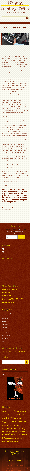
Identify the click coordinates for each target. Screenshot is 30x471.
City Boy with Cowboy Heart (14, 28)
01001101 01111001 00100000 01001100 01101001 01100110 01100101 (13, 299)
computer (12, 414)
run (26, 434)
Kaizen (4, 330)
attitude (12, 411)
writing (17, 441)
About (10, 23)
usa (15, 438)
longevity (5, 431)
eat (15, 414)
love (10, 431)
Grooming (5, 316)
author (18, 411)
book (25, 411)
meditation (15, 431)
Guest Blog (5, 318)
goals (15, 418)
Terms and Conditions (19, 470)
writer (13, 441)
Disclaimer (23, 23)
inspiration (7, 428)
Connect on (18, 459)
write (11, 441)
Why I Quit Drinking (7, 292)
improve (16, 425)
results (20, 434)
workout (6, 441)
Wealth (4, 341)
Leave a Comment (24, 30)
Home (5, 23)
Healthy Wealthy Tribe (15, 5)
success (6, 437)
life (25, 428)
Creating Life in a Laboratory (9, 289)
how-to (9, 425)
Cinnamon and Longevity (8, 302)
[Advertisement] (12, 271)
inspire (14, 428)
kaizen (20, 428)
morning (24, 431)
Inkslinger (5, 327)
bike (21, 411)
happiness (6, 421)
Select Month (6, 362)
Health (4, 321)
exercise (20, 414)
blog (23, 411)
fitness (9, 417)
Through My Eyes (6, 295)
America (6, 411)
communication (6, 414)
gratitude (20, 418)
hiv (26, 422)
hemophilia (21, 421)
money (20, 431)
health (14, 421)
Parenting (5, 333)
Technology (5, 338)
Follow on (11, 459)
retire (24, 434)
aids (3, 411)
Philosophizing (6, 335)
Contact (17, 23)
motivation (7, 434)
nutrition (14, 434)
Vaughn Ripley (6, 30)
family (4, 418)
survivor (12, 438)
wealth (24, 438)
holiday (4, 425)
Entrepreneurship (7, 313)
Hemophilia (5, 324)
